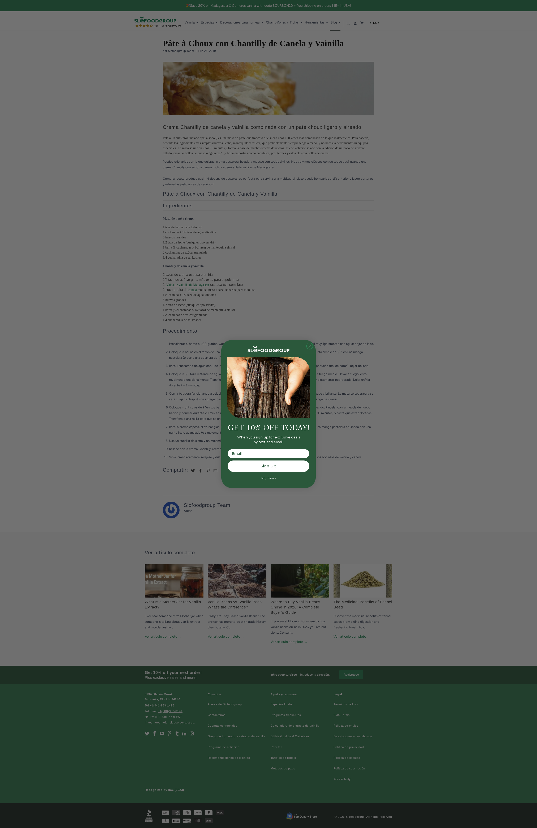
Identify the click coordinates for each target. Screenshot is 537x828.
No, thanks (268, 478)
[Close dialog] (310, 346)
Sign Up (268, 466)
